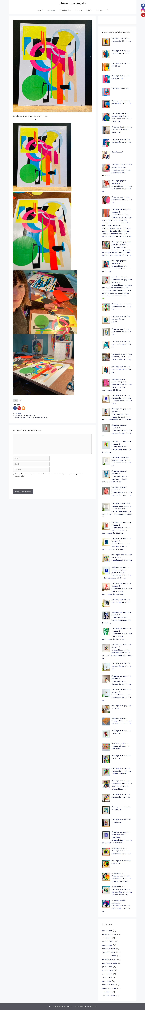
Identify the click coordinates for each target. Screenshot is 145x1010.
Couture (78, 10)
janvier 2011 (108, 996)
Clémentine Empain (72, 3)
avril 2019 (107, 970)
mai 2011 (106, 992)
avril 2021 (107, 942)
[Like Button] (15, 400)
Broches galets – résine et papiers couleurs (31, 417)
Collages (51, 10)
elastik (93, 1006)
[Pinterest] (19, 408)
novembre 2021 (109, 934)
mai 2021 (106, 938)
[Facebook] (15, 408)
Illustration (65, 10)
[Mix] (23, 408)
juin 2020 (107, 967)
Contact (99, 10)
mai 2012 (106, 981)
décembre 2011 (109, 988)
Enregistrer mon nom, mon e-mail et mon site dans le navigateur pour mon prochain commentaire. (49, 475)
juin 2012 (107, 978)
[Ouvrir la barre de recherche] (108, 10)
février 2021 (108, 949)
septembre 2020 (109, 963)
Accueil (40, 10)
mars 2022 (107, 931)
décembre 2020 (109, 956)
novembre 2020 (109, 960)
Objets (89, 10)
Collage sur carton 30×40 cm (25, 415)
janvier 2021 (108, 952)
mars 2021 (107, 945)
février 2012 (108, 985)
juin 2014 (107, 974)
